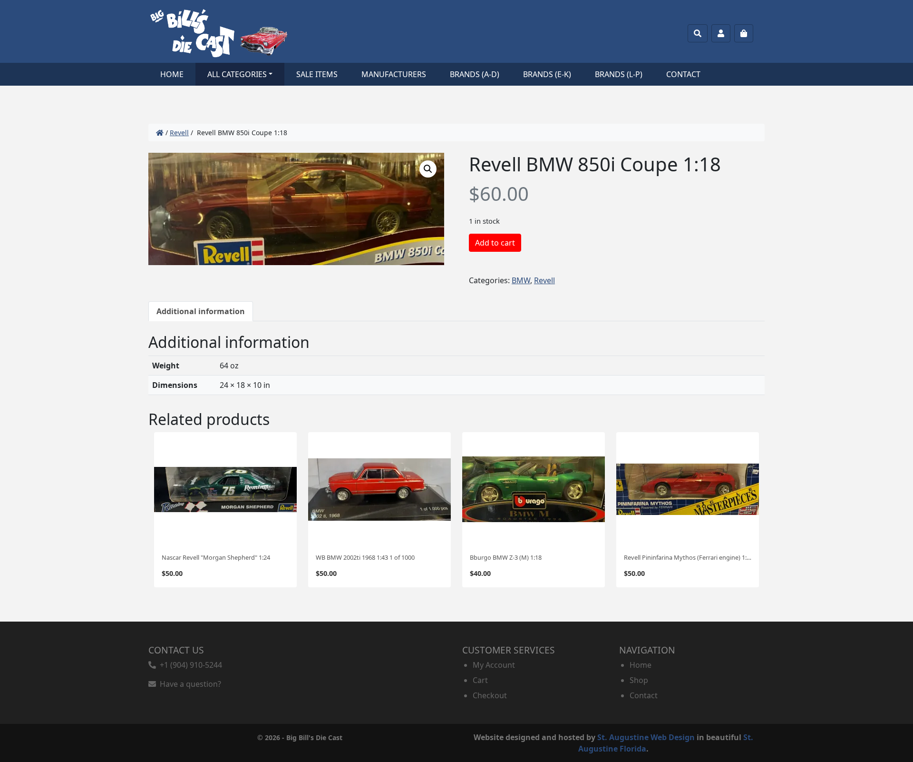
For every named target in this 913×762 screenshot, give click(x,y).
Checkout (490, 695)
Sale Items (317, 74)
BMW (521, 280)
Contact (683, 74)
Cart (480, 680)
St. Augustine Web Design (646, 737)
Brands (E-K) (547, 74)
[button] (428, 169)
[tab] (200, 311)
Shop (639, 680)
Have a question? (188, 684)
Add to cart (495, 243)
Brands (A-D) (474, 74)
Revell (179, 132)
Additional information (200, 311)
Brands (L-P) (618, 74)
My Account (494, 665)
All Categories (237, 74)
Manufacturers (393, 74)
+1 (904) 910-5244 (189, 665)
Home (172, 74)
